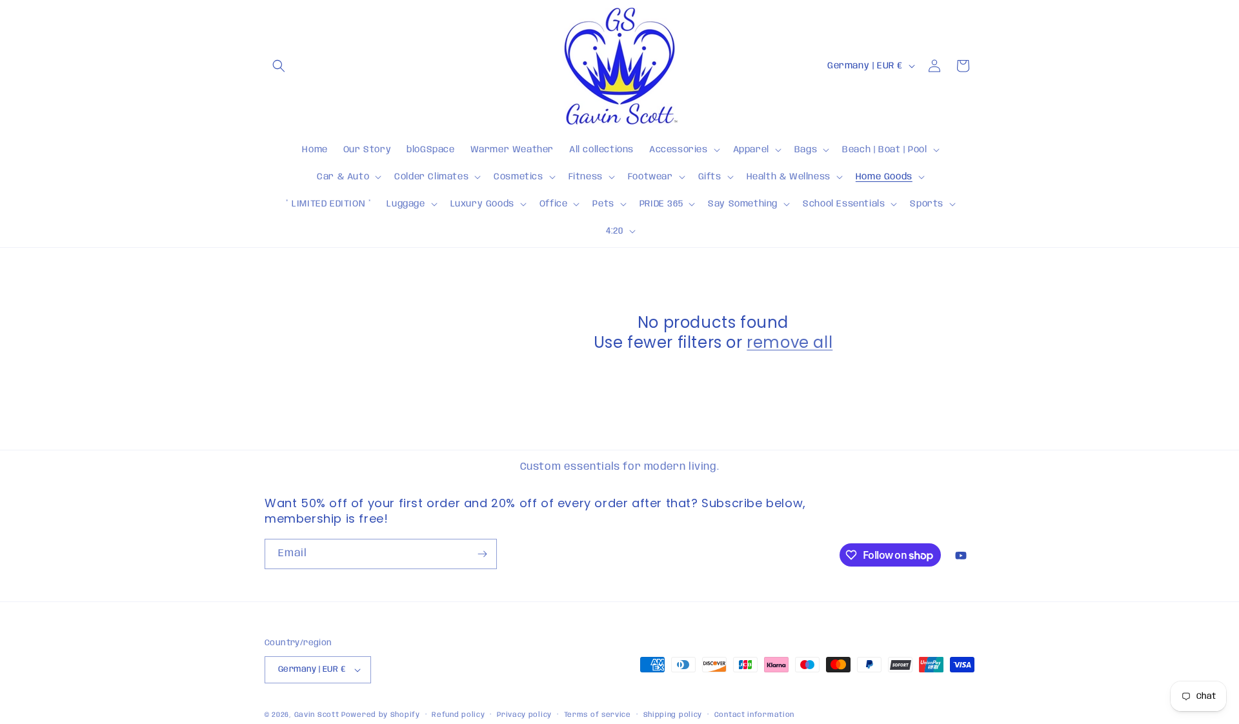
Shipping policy (673, 715)
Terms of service (597, 715)
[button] (279, 66)
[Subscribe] (482, 554)
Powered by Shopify (380, 715)
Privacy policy (524, 715)
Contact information (754, 715)
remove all (789, 342)
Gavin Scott (317, 715)
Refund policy (458, 715)
